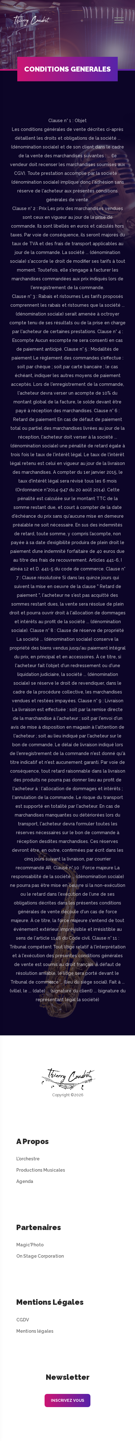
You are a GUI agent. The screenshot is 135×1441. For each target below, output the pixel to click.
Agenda (24, 1181)
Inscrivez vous (67, 1400)
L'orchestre (28, 1158)
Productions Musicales (40, 1170)
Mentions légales (34, 1331)
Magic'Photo (30, 1244)
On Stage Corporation (40, 1256)
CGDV (22, 1319)
